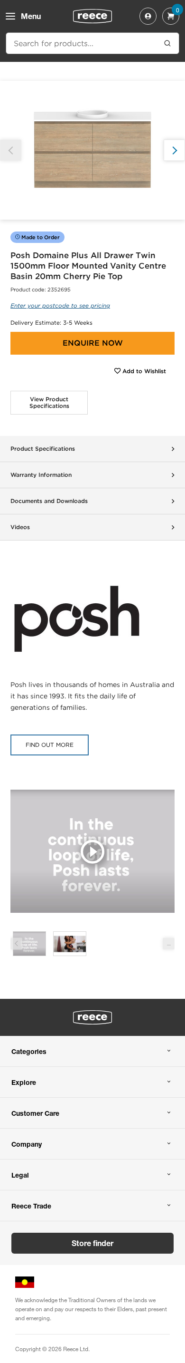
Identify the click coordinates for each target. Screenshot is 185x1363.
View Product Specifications (49, 402)
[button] (174, 150)
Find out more (50, 744)
